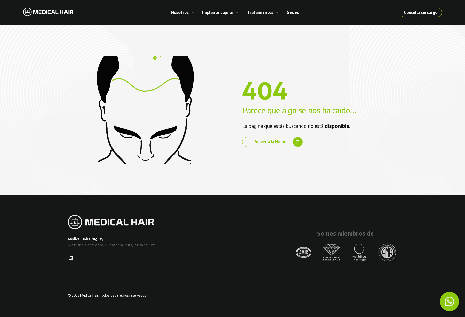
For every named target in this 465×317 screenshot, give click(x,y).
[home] (48, 12)
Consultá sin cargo (421, 12)
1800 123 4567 (79, 263)
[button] (182, 12)
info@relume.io (79, 268)
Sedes (293, 12)
